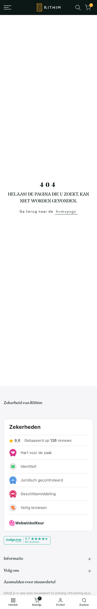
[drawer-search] (78, 7)
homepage (66, 212)
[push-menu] (7, 7)
